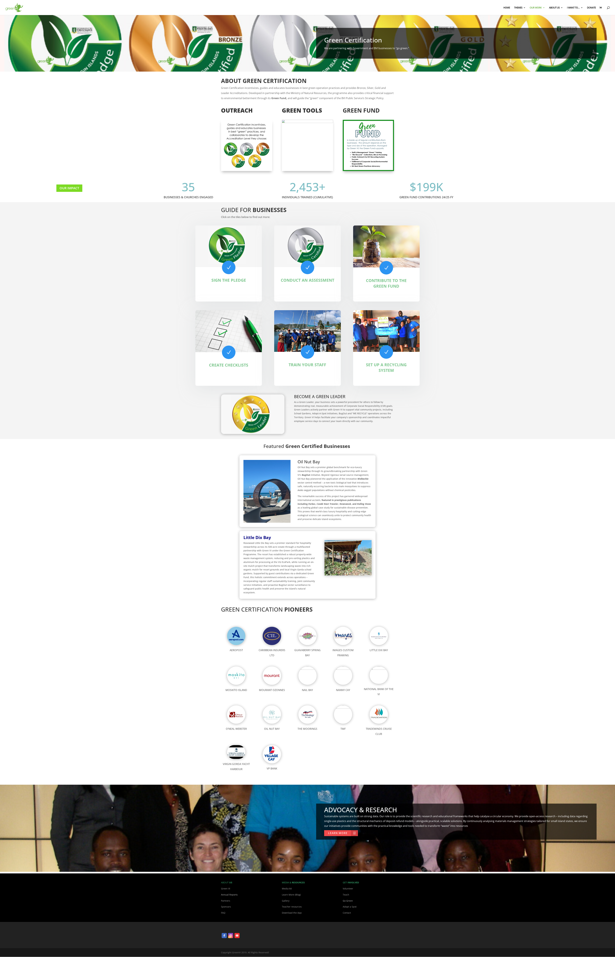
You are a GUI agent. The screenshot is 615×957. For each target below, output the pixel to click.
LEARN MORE (338, 833)
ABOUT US (554, 7)
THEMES (518, 7)
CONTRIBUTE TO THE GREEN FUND (386, 283)
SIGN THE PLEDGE (228, 280)
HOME (506, 7)
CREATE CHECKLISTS (228, 365)
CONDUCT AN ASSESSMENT (307, 280)
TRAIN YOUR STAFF (307, 364)
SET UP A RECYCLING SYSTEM (386, 367)
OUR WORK (536, 7)
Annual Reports (229, 894)
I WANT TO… (573, 7)
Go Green (348, 900)
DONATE (591, 7)
